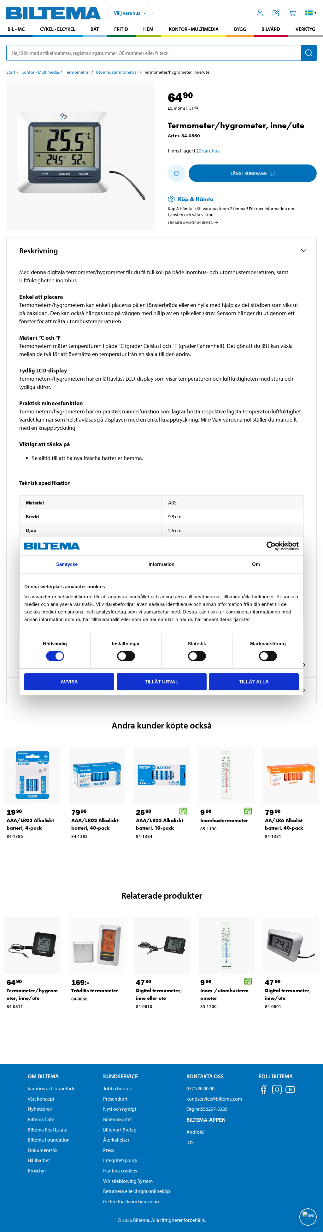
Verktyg (305, 29)
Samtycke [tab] (67, 564)
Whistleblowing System (128, 1181)
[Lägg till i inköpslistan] (176, 173)
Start (10, 72)
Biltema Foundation (49, 1140)
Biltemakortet (117, 1119)
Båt (95, 29)
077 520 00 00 (200, 1088)
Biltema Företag (120, 1129)
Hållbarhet (39, 1160)
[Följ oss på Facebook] (264, 1091)
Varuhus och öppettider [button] (52, 1088)
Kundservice (120, 1076)
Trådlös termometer (94, 990)
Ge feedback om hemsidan (131, 1201)
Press (108, 1150)
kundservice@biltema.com (214, 1099)
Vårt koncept (41, 1099)
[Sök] (309, 53)
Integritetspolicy (120, 1160)
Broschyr (37, 1170)
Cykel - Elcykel (57, 29)
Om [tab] (256, 564)
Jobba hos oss (117, 1088)
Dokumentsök (43, 1150)
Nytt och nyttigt (119, 1109)
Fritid (121, 29)
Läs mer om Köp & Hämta (190, 222)
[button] (311, 12)
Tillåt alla (254, 681)
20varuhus (207, 150)
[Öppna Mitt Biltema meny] (260, 12)
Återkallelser (116, 1140)
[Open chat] (308, 1217)
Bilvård (270, 29)
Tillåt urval (161, 681)
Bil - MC (16, 29)
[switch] (126, 656)
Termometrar (77, 72)
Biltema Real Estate (48, 1129)
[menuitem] (16, 30)
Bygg (240, 29)
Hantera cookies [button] (120, 1170)
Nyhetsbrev (40, 1109)
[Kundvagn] (292, 12)
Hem (148, 29)
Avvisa (69, 681)
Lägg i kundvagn (249, 173)
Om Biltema (43, 1076)
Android (195, 1132)
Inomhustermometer (224, 820)
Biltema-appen (206, 1119)
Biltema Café (41, 1119)
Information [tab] (161, 564)
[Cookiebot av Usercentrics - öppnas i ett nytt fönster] (271, 546)
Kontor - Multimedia (194, 29)
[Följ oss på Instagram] (277, 1091)
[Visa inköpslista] (276, 12)
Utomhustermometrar (117, 72)
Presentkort (115, 1099)
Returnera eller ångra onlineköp (136, 1191)
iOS (190, 1142)
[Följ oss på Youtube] (290, 1092)
